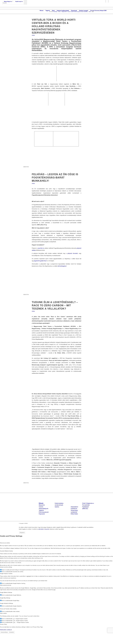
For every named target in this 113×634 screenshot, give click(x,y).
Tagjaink (41, 510)
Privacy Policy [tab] (3, 624)
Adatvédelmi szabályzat (74, 507)
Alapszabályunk (43, 508)
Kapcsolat (42, 514)
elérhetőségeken (62, 266)
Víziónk (41, 507)
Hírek (33, 35)
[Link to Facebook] (104, 1)
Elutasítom (11, 632)
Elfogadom (22, 532)
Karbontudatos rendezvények (59, 504)
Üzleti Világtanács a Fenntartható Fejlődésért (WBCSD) (88, 505)
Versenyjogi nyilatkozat (74, 511)
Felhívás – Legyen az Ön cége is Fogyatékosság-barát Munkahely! (55, 177)
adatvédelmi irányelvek (43, 529)
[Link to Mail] (109, 1)
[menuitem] (41, 10)
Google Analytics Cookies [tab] (6, 573)
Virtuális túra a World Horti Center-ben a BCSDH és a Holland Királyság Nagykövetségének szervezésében (53, 26)
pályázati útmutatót (72, 253)
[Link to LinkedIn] (107, 1)
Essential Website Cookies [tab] (6, 551)
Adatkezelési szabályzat (6, 629)
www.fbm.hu (41, 248)
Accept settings (4, 632)
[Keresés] (109, 10)
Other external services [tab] (5, 585)
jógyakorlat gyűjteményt (40, 261)
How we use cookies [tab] (5, 543)
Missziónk (42, 505)
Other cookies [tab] (3, 613)
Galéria (57, 507)
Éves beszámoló (44, 512)
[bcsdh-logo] (14, 10)
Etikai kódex (74, 514)
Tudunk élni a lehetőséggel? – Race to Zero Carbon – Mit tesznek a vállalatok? (55, 305)
